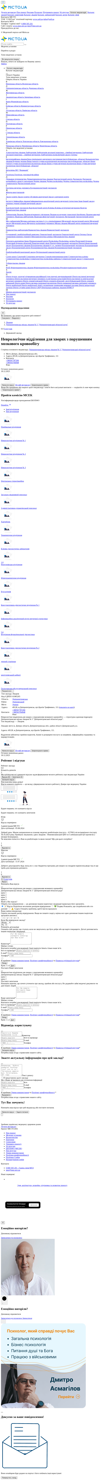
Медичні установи (13, 1135)
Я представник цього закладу (15, 1078)
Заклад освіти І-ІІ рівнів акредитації (33, 197)
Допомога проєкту (14, 1144)
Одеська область (13, 119)
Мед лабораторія (13, 221)
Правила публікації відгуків (67, 961)
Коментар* (5, 944)
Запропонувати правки (40, 385)
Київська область (13, 106)
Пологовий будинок (83, 241)
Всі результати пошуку (10, 59)
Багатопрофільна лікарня (16, 159)
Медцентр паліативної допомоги (41, 223)
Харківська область (14, 141)
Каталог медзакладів (78, 12)
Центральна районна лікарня (54, 288)
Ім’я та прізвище (31, 1038)
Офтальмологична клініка (42, 237)
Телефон (27, 1043)
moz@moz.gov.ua (34, 26)
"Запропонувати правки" (11, 390)
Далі (12, 966)
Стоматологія (88, 259)
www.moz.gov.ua (20, 26)
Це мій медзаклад (23, 385)
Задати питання (22, 1112)
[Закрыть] (2, 1114)
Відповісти (6, 848)
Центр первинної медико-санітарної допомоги (76, 283)
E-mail (26, 1040)
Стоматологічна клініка (78, 257)
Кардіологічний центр (38, 208)
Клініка (51, 208)
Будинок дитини (20, 161)
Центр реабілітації (14, 285)
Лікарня (20, 214)
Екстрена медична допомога (18, 188)
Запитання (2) (17, 777)
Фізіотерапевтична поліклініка (47, 268)
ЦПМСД (70, 288)
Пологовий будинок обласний (19, 243)
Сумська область (13, 133)
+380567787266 (12, 360)
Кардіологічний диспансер (17, 208)
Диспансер (77, 179)
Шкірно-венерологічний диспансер (21, 292)
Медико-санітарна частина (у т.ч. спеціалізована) (41, 221)
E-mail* (4, 953)
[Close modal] (2, 886)
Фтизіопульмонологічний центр (73, 268)
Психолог (38, 12)
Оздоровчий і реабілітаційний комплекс (23, 234)
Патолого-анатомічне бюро (17, 241)
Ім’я (25, 1082)
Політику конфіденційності (41, 961)
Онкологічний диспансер (51, 234)
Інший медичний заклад (31, 203)
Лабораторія (11, 214)
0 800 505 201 (27, 24)
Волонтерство (12, 1137)
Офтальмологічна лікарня (64, 237)
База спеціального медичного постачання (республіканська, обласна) (56, 159)
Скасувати (6, 318)
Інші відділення (12, 409)
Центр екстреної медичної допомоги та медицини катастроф (40, 279)
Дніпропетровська (20, 699)
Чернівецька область (31, 146)
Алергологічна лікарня (16, 152)
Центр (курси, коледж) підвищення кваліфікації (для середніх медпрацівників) (39, 276)
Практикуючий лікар (41, 243)
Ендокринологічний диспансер (43, 188)
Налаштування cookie (15, 1160)
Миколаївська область (15, 115)
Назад (4, 963)
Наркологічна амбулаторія (17, 230)
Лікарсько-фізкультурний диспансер (49, 217)
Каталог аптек (61, 15)
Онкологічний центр (71, 234)
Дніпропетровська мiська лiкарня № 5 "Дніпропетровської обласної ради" (60, 350)
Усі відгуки (64, 12)
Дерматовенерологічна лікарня (40, 179)
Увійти (4, 64)
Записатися (27, 1318)
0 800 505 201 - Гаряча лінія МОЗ (20, 1168)
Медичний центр (19, 223)
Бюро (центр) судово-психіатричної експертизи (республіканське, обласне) (59, 161)
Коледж (83, 208)
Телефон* (5, 956)
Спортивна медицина (35, 257)
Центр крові (20, 283)
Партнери (10, 1140)
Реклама (30, 12)
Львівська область (29, 110)
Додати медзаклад (8, 12)
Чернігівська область (48, 146)
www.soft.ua (38, 19)
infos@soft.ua (48, 19)
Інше (81, 201)
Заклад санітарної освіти (58, 197)
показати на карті (66, 707)
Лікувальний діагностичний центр (79, 217)
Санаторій (21, 257)
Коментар (26, 1035)
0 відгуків (8, 329)
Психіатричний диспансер (73, 245)
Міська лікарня (61, 223)
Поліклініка (54, 241)
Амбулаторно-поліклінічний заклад (56, 155)
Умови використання (20, 961)
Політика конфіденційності (17, 1155)
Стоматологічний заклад (71, 259)
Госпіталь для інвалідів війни (26, 175)
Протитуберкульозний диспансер (64, 243)
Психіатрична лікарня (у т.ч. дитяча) (46, 245)
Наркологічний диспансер (58, 230)
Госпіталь (10, 175)
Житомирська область (15, 93)
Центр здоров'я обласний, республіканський (62, 281)
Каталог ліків (73, 15)
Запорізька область (32, 97)
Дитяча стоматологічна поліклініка (78, 181)
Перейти (5, 405)
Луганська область (14, 110)
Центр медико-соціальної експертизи (41, 283)
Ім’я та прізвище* (8, 950)
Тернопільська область (15, 137)
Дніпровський (18, 702)
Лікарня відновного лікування (37, 214)
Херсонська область (31, 141)
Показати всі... (7, 691)
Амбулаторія (31, 152)
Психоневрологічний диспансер (68, 248)
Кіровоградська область (31, 106)
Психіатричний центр (21, 248)
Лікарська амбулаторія (24, 217)
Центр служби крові (22, 288)
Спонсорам (10, 1142)
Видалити (15, 318)
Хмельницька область (49, 141)
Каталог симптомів (15, 15)
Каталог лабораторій (46, 15)
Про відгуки (11, 1151)
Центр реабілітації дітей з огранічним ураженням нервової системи (50, 285)
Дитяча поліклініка (55, 181)
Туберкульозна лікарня (15, 263)
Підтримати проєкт (51, 12)
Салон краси (11, 257)
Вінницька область (14, 84)
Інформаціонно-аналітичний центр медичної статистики (54, 201)
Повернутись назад (9, 1478)
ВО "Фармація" (21, 170)
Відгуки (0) (6, 777)
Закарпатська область (15, 97)
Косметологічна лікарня (16, 210)
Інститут (10, 201)
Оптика (83, 234)
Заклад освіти (12, 197)
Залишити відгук (8, 780)
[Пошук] (25, 44)
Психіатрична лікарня (21, 245)
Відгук (4, 882)
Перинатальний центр (39, 241)
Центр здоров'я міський (33, 281)
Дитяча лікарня (40, 181)
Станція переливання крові (56, 257)
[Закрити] (3, 313)
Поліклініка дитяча (67, 241)
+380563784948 (12, 363)
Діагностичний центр (26, 183)
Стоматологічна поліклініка (18, 259)
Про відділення (12, 411)
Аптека (74, 155)
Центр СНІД (36, 288)
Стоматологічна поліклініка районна (45, 259)
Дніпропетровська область (17, 88)
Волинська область (30, 84)
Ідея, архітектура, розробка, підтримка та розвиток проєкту (42, 1185)
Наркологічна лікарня (37, 230)
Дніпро (15, 705)
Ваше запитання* (8, 998)
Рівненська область (14, 128)
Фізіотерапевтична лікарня (22, 268)
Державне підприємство (16, 179)
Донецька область (36, 88)
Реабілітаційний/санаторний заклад (21, 252)
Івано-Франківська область (17, 102)
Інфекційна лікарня (22, 201)
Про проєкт (21, 12)
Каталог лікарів (30, 15)
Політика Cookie (13, 1157)
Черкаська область (14, 146)
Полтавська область (14, 124)
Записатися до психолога (11, 1238)
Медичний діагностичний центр (76, 221)
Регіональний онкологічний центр (50, 252)
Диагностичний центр (63, 179)
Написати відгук (8, 385)
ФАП (8, 268)
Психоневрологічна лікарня (43, 248)
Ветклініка (10, 170)
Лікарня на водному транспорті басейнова (68, 214)
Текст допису (27, 1075)
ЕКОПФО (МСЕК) (14, 1148)
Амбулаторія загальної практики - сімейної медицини (59, 152)
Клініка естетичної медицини (67, 208)
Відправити (6, 1095)
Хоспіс (9, 272)
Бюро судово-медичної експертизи (62, 164)
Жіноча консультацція (15, 192)
